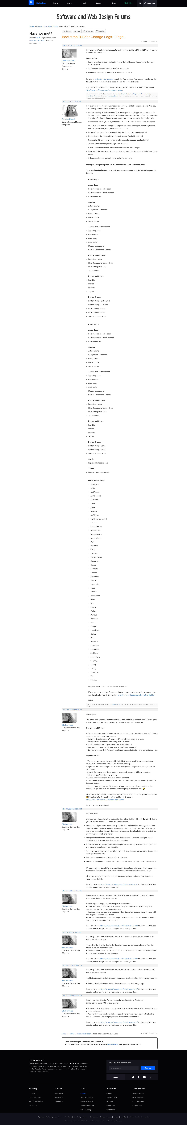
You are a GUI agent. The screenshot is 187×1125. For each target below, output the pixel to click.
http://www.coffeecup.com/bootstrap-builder (104, 90)
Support (99, 3)
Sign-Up (148, 1068)
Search (68, 31)
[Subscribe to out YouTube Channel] (144, 1077)
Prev (145, 42)
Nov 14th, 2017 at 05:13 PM (72, 891)
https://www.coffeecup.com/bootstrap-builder (105, 800)
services (72, 1066)
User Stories (110, 1110)
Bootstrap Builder (51, 26)
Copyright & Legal (105, 1117)
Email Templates (138, 1097)
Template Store (138, 1089)
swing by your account (104, 79)
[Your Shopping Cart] (140, 3)
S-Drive (83, 1093)
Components (137, 1105)
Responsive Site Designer (124, 94)
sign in (38, 38)
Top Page (41, 1117)
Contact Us (33, 1105)
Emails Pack (59, 1093)
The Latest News (35, 1097)
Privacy (116, 1117)
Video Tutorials (111, 1097)
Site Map (123, 1117)
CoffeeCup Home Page (53, 1117)
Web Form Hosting (87, 1105)
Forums (39, 26)
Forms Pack (59, 1097)
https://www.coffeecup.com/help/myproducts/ (119, 884)
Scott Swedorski (68, 61)
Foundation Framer (93, 96)
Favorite (101, 31)
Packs (55, 3)
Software (70, 3)
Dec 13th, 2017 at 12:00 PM (72, 965)
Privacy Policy (101, 1121)
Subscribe (89, 31)
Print (78, 31)
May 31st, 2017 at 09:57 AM (72, 45)
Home (31, 26)
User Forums (110, 1105)
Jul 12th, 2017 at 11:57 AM (72, 101)
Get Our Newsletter (36, 1101)
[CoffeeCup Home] (41, 3)
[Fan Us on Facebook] (138, 1077)
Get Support (94, 1117)
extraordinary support (78, 1069)
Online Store (67, 1117)
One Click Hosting (87, 1097)
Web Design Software (81, 1117)
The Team (32, 1093)
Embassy (109, 1101)
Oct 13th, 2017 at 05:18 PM (72, 710)
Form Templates (138, 1101)
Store (114, 3)
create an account (36, 40)
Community (111, 1089)
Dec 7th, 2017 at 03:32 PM (72, 932)
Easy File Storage (87, 1101)
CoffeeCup (33, 1089)
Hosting (84, 3)
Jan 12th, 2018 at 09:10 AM (72, 996)
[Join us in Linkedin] (150, 1077)
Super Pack (59, 1101)
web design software (57, 1066)
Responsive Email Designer (141, 94)
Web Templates (138, 1093)
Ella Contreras (67, 725)
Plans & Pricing (86, 1110)
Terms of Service (113, 1121)
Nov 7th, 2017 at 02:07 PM (72, 809)
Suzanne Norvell (68, 119)
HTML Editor (128, 3)
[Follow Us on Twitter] (133, 1077)
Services (84, 1089)
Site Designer (116, 704)
